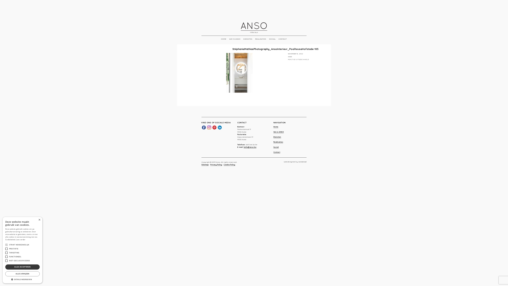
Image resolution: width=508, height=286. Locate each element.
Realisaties (260, 39)
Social (272, 39)
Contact (282, 39)
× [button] (39, 220)
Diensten (247, 39)
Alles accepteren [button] (22, 267)
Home (223, 39)
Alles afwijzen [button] (22, 274)
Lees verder (20, 239)
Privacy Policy (216, 165)
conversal (302, 162)
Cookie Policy (229, 165)
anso (290, 56)
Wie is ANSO (235, 39)
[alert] (22, 250)
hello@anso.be (250, 147)
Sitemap (205, 165)
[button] (22, 279)
